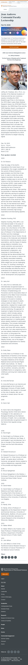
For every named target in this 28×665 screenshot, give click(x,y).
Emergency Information (6, 659)
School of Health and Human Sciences (22, 2)
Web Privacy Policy (15, 660)
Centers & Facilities (6, 620)
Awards (3, 588)
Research (3, 615)
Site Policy (15, 659)
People (3, 624)
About (2, 586)
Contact (3, 599)
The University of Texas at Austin (10, 657)
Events (5, 9)
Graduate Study (5, 608)
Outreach (3, 641)
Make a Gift (5, 574)
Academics (4, 603)
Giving (2, 594)
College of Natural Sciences (12, 2)
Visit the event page (14, 47)
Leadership (4, 591)
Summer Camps (5, 638)
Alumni (3, 644)
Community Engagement (7, 636)
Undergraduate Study (6, 606)
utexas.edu (4, 2)
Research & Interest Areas (7, 618)
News (2, 628)
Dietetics (3, 611)
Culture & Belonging (6, 597)
